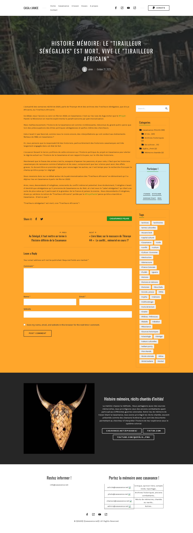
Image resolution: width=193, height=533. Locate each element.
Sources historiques (150, 332)
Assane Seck (147, 233)
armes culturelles (149, 228)
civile (159, 242)
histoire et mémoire (150, 282)
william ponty (147, 346)
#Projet (122, 116)
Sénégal (159, 336)
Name (27, 296)
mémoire (156, 297)
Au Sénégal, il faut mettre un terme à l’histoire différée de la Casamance (47, 238)
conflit (144, 247)
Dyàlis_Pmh (148, 148)
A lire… (148, 134)
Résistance (146, 327)
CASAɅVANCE (31, 7)
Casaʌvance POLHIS (119, 218)
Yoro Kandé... (147, 351)
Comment (29, 266)
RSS (159, 198)
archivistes (158, 223)
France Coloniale (148, 267)
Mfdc (161, 292)
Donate (160, 8)
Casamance (146, 242)
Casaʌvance (63, 6)
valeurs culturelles (149, 341)
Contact (53, 10)
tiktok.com (154, 431)
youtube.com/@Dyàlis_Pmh (133, 437)
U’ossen (75, 6)
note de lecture (148, 307)
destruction (147, 257)
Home (53, 6)
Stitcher (156, 194)
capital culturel (148, 238)
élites (161, 356)
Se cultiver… (150, 144)
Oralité (144, 312)
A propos (94, 6)
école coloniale (148, 356)
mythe (144, 297)
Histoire (145, 277)
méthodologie (147, 302)
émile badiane (147, 361)
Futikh (144, 272)
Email (82, 296)
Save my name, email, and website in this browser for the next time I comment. (63, 325)
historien (145, 287)
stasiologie (146, 336)
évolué (161, 361)
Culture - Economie (149, 252)
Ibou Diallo (159, 287)
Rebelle (145, 322)
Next (92, 232)
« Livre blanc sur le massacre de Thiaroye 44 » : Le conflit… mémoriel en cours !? (110, 238)
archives (145, 223)
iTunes (146, 194)
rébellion (156, 322)
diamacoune (147, 262)
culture (155, 247)
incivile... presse (148, 292)
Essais (84, 6)
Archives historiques (154, 138)
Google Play (149, 198)
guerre (155, 272)
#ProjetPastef (91, 194)
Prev (63, 232)
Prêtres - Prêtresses (150, 317)
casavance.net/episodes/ (121, 431)
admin (90, 69)
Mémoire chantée (153, 152)
